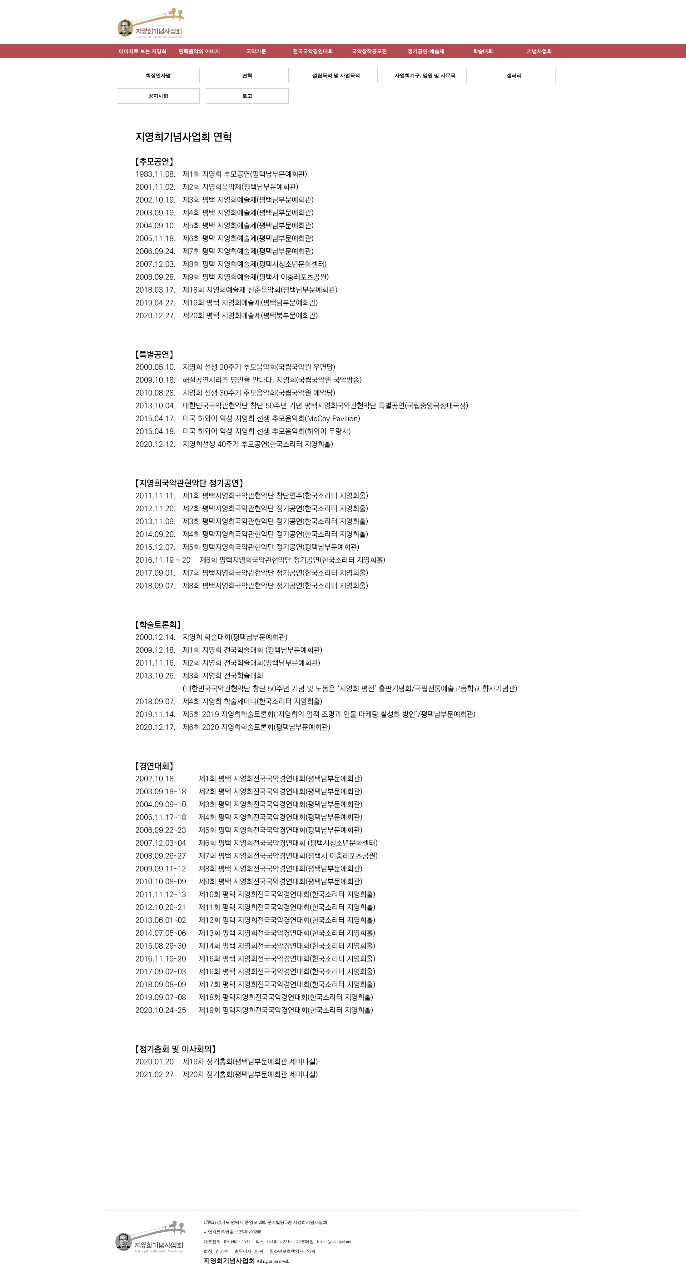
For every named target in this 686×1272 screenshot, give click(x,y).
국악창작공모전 (369, 51)
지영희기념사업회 (229, 1260)
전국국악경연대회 (313, 51)
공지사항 (158, 96)
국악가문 (256, 51)
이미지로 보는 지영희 (142, 51)
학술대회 (483, 51)
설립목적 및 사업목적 (336, 75)
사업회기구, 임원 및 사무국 (425, 75)
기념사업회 (539, 51)
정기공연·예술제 (426, 51)
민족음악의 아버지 (199, 51)
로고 (247, 96)
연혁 (247, 75)
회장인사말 (158, 75)
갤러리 (514, 75)
